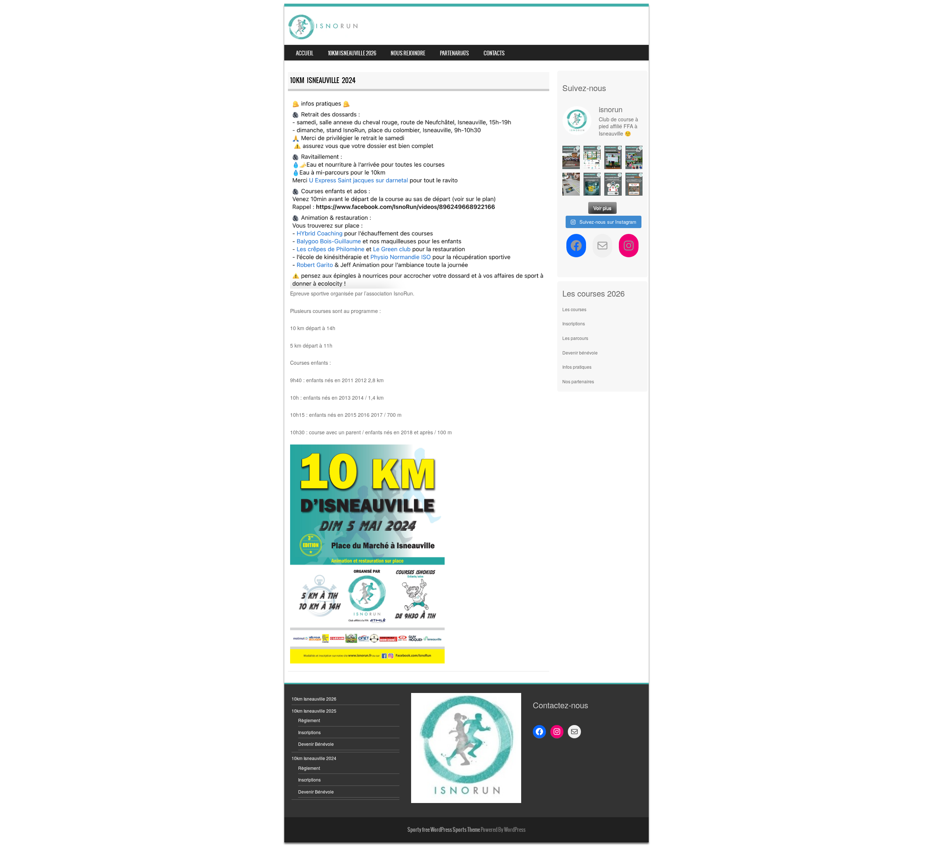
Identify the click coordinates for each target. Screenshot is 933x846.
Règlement (309, 720)
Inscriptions (573, 323)
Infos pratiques (577, 367)
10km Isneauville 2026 (352, 53)
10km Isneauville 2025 (314, 711)
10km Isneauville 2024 (314, 758)
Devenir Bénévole (316, 744)
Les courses (574, 309)
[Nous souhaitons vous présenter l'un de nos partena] (592, 184)
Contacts (494, 53)
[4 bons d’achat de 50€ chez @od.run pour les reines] (634, 184)
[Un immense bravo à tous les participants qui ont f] (634, 157)
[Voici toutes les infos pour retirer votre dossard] (571, 184)
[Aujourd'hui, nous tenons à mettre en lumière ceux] (592, 157)
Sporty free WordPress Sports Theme (443, 830)
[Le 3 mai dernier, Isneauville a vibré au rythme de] (571, 157)
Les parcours (575, 338)
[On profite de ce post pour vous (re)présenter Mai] (613, 157)
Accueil (304, 53)
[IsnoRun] (322, 26)
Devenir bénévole (580, 352)
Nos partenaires (578, 381)
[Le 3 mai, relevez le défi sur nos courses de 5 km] (613, 184)
